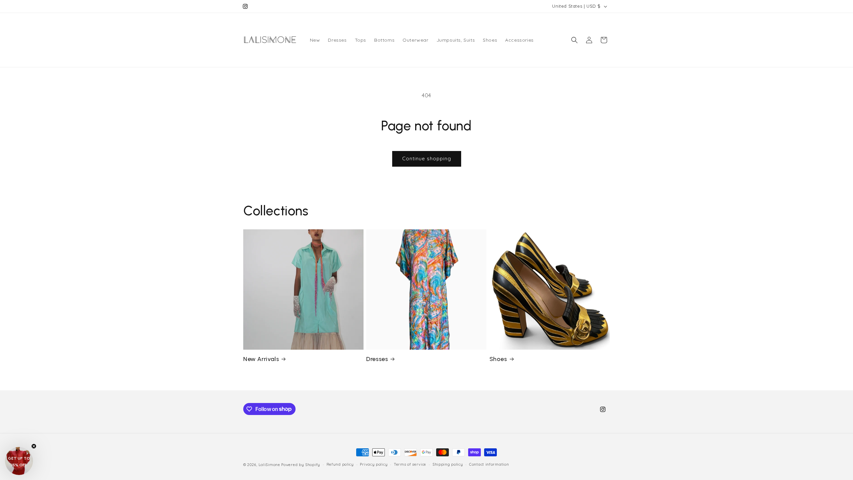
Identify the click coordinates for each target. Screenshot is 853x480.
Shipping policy (447, 464)
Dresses (377, 359)
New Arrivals (261, 359)
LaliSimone (269, 464)
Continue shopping (426, 158)
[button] (574, 40)
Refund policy (340, 464)
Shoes (498, 359)
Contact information (489, 464)
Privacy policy (374, 464)
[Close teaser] (33, 446)
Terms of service (410, 464)
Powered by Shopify (300, 464)
